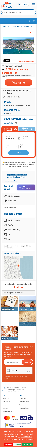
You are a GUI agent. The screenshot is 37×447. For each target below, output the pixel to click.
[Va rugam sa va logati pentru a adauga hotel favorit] (31, 32)
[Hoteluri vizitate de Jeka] (27, 303)
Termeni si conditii (13, 392)
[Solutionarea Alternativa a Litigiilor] (18, 428)
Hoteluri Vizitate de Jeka (26, 309)
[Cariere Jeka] (9, 333)
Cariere (4, 405)
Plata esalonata (24, 408)
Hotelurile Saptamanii (8, 309)
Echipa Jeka (6, 399)
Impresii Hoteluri (24, 324)
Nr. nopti (25, 136)
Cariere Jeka (5, 338)
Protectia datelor (24, 402)
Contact (5, 408)
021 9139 (24, 4)
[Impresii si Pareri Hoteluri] (27, 318)
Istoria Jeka (6, 402)
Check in (7, 136)
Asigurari (22, 405)
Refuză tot (8, 444)
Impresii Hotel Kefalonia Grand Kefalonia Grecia (17, 175)
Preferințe (17, 444)
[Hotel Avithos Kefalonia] (34, 21)
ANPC (21, 411)
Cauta (18, 152)
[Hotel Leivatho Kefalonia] (30, 21)
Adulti (7, 145)
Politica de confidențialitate (24, 439)
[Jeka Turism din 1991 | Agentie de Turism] (6, 7)
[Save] (16, 122)
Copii (21, 145)
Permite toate (27, 444)
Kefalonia (18, 287)
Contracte (22, 399)
